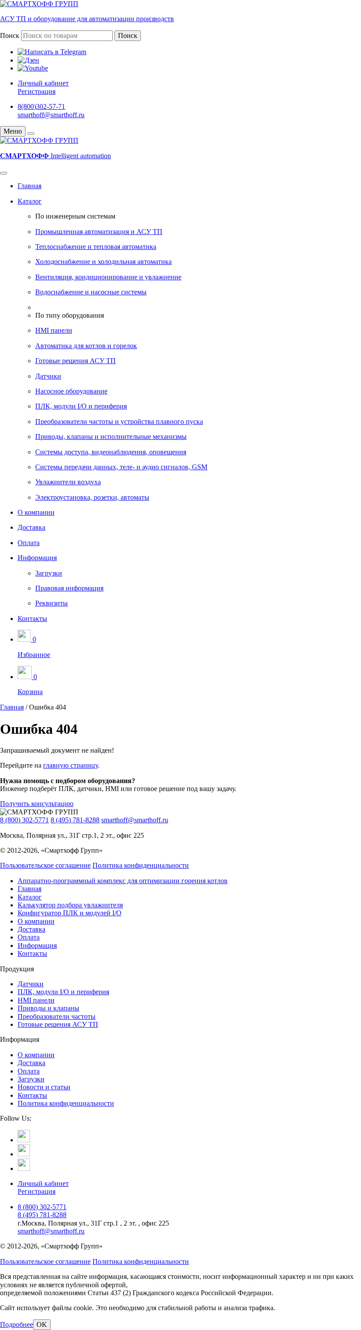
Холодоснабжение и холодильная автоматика (103, 261)
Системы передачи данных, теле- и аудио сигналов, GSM (121, 467)
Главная (29, 185)
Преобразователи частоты (57, 1016)
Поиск (9, 35)
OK (42, 1324)
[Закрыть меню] (30, 133)
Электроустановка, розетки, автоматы (92, 497)
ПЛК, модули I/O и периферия (81, 406)
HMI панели (53, 330)
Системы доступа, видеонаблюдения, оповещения (110, 452)
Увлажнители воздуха (68, 482)
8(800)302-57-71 (41, 106)
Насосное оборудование (71, 391)
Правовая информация (69, 588)
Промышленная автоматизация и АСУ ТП (98, 231)
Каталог (30, 201)
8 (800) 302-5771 (24, 820)
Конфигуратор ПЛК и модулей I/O (70, 913)
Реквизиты (51, 603)
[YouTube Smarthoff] (24, 1168)
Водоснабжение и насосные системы (91, 292)
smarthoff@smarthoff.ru (51, 115)
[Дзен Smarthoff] (24, 1154)
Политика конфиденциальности (140, 865)
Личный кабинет (43, 83)
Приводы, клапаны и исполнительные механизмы (111, 436)
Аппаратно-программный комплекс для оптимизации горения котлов (123, 880)
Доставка (31, 527)
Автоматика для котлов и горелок (86, 345)
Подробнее (16, 1324)
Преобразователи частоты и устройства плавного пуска (119, 421)
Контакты (32, 618)
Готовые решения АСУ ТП (75, 360)
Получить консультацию (37, 803)
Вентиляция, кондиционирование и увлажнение (108, 277)
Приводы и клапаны (48, 1008)
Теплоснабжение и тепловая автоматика (95, 246)
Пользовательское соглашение (45, 865)
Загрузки (48, 573)
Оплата (29, 542)
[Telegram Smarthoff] (24, 1140)
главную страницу (70, 765)
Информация (37, 557)
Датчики (48, 376)
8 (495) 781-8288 (75, 820)
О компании (36, 512)
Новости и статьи (44, 1087)
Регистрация (36, 91)
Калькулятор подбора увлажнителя (70, 905)
